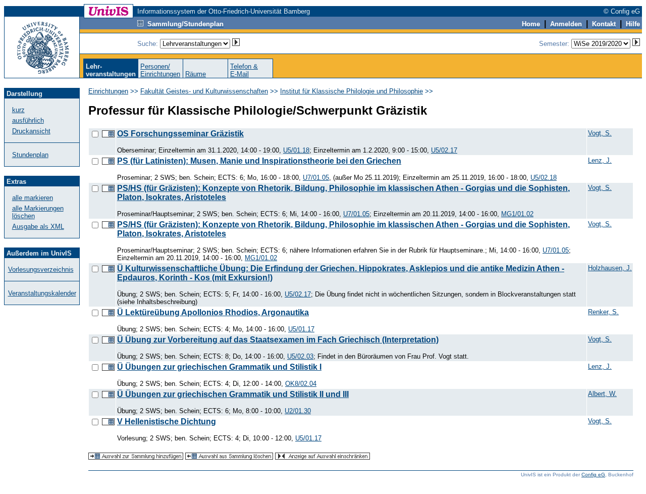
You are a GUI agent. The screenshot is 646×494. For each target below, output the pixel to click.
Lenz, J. (600, 160)
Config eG (593, 474)
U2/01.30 (298, 411)
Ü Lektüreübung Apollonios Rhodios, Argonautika (213, 312)
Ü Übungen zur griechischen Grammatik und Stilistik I (219, 367)
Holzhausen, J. (610, 268)
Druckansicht (31, 131)
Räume (195, 74)
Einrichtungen (108, 91)
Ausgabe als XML (38, 226)
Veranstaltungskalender (42, 293)
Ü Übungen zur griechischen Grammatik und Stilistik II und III (233, 394)
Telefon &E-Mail (244, 70)
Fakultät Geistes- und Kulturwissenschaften (204, 91)
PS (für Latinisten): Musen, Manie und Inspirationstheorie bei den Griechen (259, 161)
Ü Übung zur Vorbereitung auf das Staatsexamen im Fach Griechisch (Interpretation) (278, 339)
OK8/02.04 (300, 383)
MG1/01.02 (517, 214)
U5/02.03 (300, 356)
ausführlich (28, 120)
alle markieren (32, 198)
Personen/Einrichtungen (160, 70)
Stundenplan (30, 155)
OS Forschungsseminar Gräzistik (180, 133)
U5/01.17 (301, 329)
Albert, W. (602, 394)
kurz (18, 110)
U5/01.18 (296, 150)
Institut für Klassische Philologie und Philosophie (351, 91)
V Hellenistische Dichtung (166, 421)
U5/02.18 (543, 177)
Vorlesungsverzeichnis (41, 269)
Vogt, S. (600, 133)
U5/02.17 (444, 150)
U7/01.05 (316, 177)
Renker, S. (603, 312)
